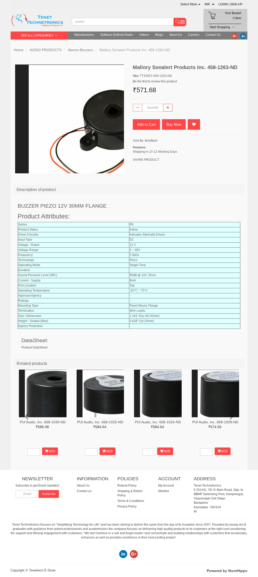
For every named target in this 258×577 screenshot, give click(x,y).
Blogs (159, 35)
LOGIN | (223, 4)
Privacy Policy (127, 506)
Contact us (84, 491)
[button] (190, 4)
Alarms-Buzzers (80, 50)
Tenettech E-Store (42, 570)
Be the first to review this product (155, 81)
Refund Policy (127, 485)
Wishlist (163, 491)
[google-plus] (235, 36)
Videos (144, 35)
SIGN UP (236, 4)
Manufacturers (84, 35)
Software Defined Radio (116, 35)
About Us (175, 35)
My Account (166, 485)
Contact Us (213, 35)
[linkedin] (243, 36)
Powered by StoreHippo (227, 571)
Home (18, 50)
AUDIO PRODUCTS (45, 50)
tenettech (151, 140)
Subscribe (49, 494)
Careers (193, 35)
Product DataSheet (34, 347)
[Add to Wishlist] (194, 124)
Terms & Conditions (130, 501)
